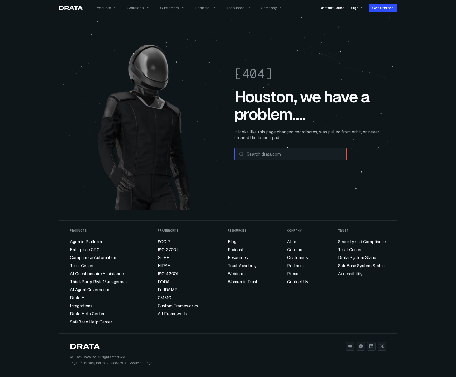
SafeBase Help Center (91, 322)
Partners (202, 8)
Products (103, 8)
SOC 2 (164, 242)
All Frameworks (173, 314)
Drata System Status (357, 257)
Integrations (81, 306)
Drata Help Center (87, 314)
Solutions (135, 8)
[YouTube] (350, 346)
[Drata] (71, 8)
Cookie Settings (140, 363)
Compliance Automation (93, 257)
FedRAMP (168, 290)
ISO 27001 (168, 249)
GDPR (163, 257)
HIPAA (164, 266)
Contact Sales (331, 8)
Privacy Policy (94, 363)
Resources (235, 8)
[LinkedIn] (371, 346)
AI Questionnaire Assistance (97, 273)
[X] (382, 346)
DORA (164, 282)
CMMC (164, 297)
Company (269, 8)
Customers (169, 8)
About (293, 242)
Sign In (357, 8)
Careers (294, 249)
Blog (232, 242)
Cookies (117, 363)
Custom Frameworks (178, 306)
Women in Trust (243, 282)
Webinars (237, 273)
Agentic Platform (86, 242)
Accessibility (350, 273)
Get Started (383, 8)
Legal (74, 363)
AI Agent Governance (90, 290)
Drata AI (78, 297)
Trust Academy (242, 266)
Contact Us (297, 282)
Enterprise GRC (84, 249)
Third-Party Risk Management (99, 282)
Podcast (236, 249)
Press (292, 273)
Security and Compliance (362, 242)
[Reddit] (361, 346)
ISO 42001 (168, 273)
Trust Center (82, 266)
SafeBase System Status (361, 266)
